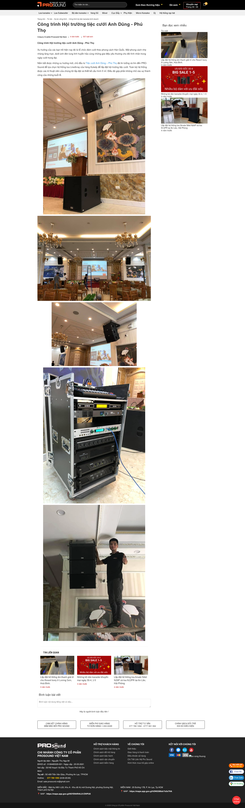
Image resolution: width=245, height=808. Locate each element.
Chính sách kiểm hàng (104, 762)
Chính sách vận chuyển (104, 759)
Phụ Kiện (128, 12)
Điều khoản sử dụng (137, 755)
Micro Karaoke (143, 12)
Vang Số (94, 12)
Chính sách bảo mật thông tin (107, 748)
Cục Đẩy (115, 12)
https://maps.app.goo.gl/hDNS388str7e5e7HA (150, 791)
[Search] (123, 4)
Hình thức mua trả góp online (141, 762)
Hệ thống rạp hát (167, 12)
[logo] (51, 4)
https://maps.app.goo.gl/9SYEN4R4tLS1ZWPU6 (68, 793)
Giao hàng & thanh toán (138, 752)
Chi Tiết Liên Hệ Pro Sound (140, 759)
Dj (155, 12)
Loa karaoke (44, 12)
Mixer (104, 12)
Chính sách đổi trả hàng (104, 752)
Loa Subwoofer (61, 12)
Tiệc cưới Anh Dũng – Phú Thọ (101, 63)
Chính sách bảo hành (103, 755)
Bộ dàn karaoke (79, 12)
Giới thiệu (132, 748)
